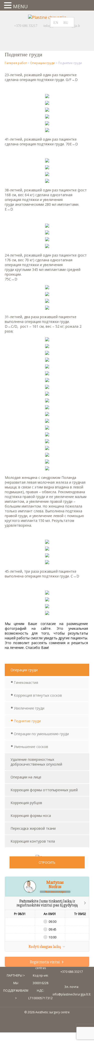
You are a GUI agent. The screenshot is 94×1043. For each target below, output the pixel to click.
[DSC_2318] (47, 387)
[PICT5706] (47, 401)
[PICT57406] (47, 394)
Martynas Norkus (55, 884)
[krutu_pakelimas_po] (47, 168)
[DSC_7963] (47, 96)
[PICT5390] (47, 380)
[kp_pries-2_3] (47, 301)
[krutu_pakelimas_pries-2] (47, 174)
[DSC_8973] (47, 117)
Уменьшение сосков (31, 746)
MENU (20, 6)
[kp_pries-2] (47, 606)
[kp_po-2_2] (47, 308)
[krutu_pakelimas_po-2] (47, 181)
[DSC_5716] (47, 435)
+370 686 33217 (25, 26)
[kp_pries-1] (47, 593)
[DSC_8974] (47, 130)
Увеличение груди (29, 708)
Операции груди (42, 63)
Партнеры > (16, 975)
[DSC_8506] (47, 441)
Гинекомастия (26, 682)
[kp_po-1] (47, 600)
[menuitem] (57, 22)
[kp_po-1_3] (47, 294)
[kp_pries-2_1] (47, 346)
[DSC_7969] (47, 124)
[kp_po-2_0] (47, 428)
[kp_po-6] (47, 360)
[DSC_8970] (47, 103)
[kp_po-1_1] (47, 414)
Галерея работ (16, 63)
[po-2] (47, 562)
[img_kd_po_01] (47, 233)
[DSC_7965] (47, 110)
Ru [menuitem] (65, 23)
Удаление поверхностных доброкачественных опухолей (36, 762)
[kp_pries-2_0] (47, 421)
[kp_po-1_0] (47, 469)
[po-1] (47, 549)
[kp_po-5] (47, 353)
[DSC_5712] (47, 448)
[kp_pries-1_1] (47, 407)
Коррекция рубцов (26, 802)
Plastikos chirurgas (55, 892)
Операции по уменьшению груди (41, 733)
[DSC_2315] (47, 374)
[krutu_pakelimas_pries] (47, 161)
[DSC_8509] (47, 455)
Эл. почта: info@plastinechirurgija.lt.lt (71, 990)
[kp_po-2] (47, 613)
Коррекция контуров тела (33, 841)
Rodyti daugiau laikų (45, 946)
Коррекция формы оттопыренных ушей (44, 789)
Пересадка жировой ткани (33, 828)
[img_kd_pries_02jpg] (47, 239)
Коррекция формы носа (31, 815)
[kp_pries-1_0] (47, 340)
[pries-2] (47, 556)
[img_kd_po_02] (47, 246)
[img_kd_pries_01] (47, 226)
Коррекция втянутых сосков (38, 695)
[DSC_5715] (47, 462)
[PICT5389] (47, 367)
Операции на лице (26, 777)
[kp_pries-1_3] (47, 287)
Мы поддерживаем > (15, 990)
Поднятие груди (27, 721)
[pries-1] (47, 542)
